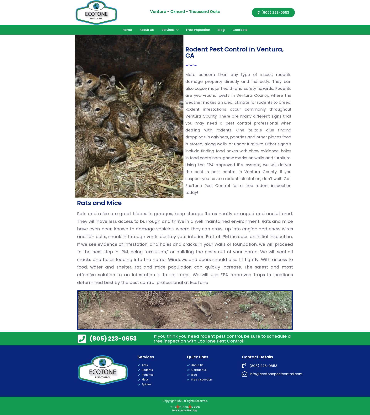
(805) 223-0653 (113, 338)
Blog (221, 30)
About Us (147, 30)
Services (168, 30)
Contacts (239, 30)
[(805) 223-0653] (82, 338)
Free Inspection (198, 30)
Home (127, 30)
